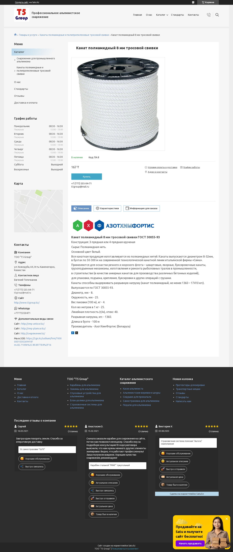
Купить (86, 176)
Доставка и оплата (25, 102)
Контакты (193, 14)
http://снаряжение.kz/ (33, 333)
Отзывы (19, 95)
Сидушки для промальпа (137, 396)
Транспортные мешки (188, 389)
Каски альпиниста (133, 388)
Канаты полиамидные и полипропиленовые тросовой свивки (74, 35)
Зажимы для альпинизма (84, 389)
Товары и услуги (28, 35)
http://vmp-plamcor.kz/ (33, 328)
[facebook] (72, 333)
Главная (137, 14)
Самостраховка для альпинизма (141, 401)
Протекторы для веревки (190, 385)
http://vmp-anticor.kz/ (32, 323)
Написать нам (183, 401)
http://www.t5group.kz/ (26, 302)
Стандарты (177, 14)
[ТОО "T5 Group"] (21, 15)
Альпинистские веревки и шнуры (141, 392)
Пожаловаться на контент (125, 549)
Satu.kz (131, 546)
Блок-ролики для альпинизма (87, 400)
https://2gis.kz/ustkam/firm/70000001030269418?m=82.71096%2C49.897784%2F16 (38, 341)
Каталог (160, 14)
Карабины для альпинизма (85, 385)
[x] (76, 333)
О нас (149, 14)
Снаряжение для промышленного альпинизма (36, 60)
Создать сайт (21, 2)
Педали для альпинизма (137, 405)
